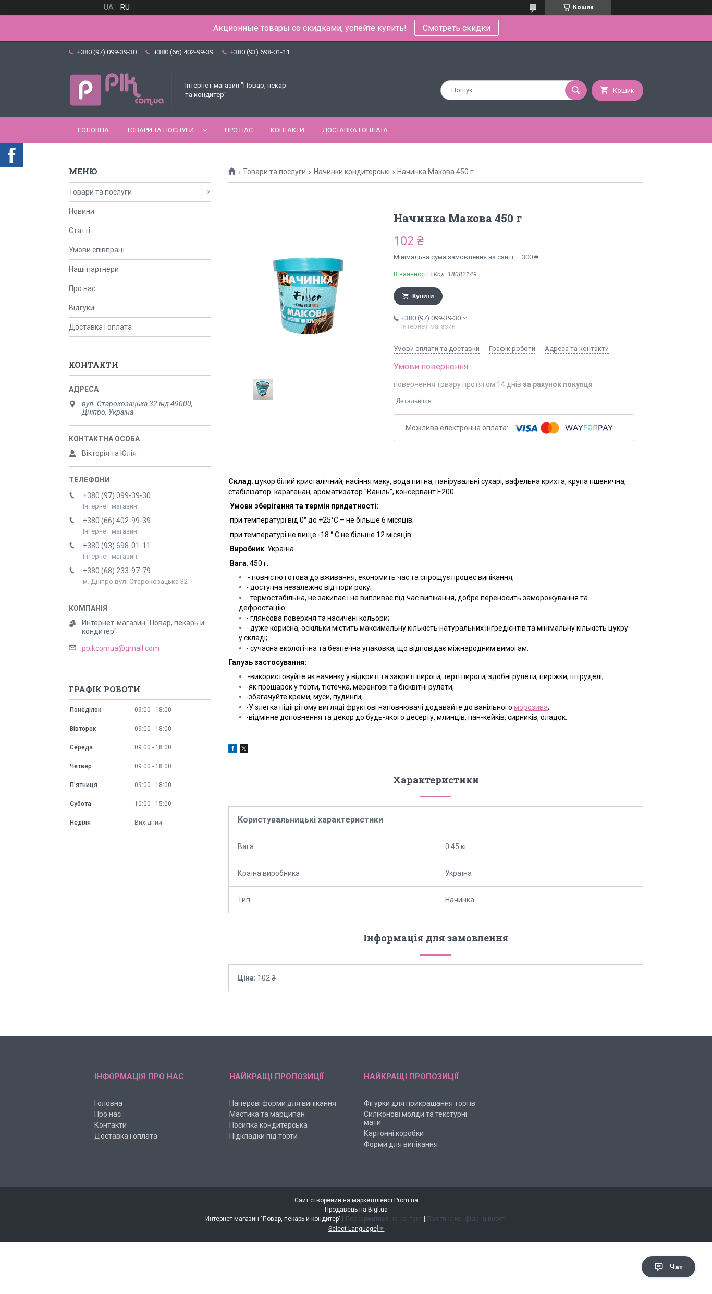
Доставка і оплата (355, 130)
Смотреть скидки (456, 28)
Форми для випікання (401, 1144)
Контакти (287, 130)
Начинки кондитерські (352, 171)
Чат (676, 1267)
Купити (423, 296)
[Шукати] (576, 90)
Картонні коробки (394, 1133)
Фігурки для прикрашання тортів (419, 1103)
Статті (79, 230)
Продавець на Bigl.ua (356, 1209)
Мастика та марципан (267, 1114)
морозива (531, 707)
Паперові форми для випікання (282, 1103)
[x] (244, 750)
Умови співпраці (97, 250)
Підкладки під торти (263, 1136)
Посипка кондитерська (268, 1125)
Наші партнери (94, 269)
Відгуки (81, 308)
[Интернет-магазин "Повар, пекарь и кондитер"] (121, 104)
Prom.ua (406, 1200)
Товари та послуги (160, 130)
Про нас (239, 130)
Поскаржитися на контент (384, 1219)
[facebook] (232, 750)
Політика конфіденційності (467, 1219)
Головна (93, 130)
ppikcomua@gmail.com (120, 648)
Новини (81, 211)
